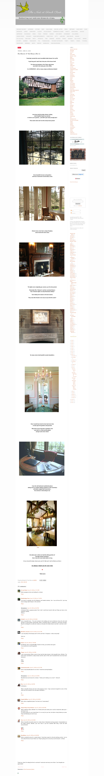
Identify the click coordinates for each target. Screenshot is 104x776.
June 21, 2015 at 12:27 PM (36, 667)
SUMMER (25, 40)
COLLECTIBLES (47, 31)
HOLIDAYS (28, 36)
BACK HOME (49, 29)
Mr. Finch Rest (20, 38)
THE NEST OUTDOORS (57, 40)
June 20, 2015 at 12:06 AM (31, 619)
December (74, 355)
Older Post (64, 766)
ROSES (64, 38)
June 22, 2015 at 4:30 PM (29, 684)
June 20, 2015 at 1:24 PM (30, 652)
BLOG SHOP (79, 29)
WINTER (39, 43)
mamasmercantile (25, 667)
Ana (22, 720)
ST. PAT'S (19, 40)
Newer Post (20, 766)
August (73, 364)
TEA (39, 40)
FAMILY (34, 33)
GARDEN (52, 33)
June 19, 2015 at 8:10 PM (33, 608)
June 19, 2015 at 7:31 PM (36, 598)
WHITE (33, 43)
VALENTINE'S (20, 43)
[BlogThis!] (41, 580)
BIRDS (66, 29)
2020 (72, 346)
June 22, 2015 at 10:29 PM (34, 699)
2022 (72, 343)
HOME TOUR (50, 36)
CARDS (25, 31)
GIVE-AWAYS (59, 33)
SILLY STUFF (77, 38)
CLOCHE (39, 31)
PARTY (34, 38)
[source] (38, 547)
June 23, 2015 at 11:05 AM (29, 720)
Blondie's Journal (25, 631)
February (73, 395)
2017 (72, 351)
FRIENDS (45, 33)
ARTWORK (30, 29)
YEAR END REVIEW (55, 43)
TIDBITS (72, 40)
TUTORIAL (84, 40)
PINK (46, 38)
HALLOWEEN (75, 33)
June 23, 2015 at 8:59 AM (40, 707)
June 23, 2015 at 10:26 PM (33, 735)
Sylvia (22, 642)
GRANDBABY (67, 33)
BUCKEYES (19, 31)
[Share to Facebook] (44, 580)
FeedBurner (80, 205)
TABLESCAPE (33, 40)
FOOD (39, 33)
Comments (73, 213)
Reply (22, 594)
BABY (43, 29)
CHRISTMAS (32, 31)
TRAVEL (78, 40)
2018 (72, 349)
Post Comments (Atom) (29, 769)
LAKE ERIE (62, 36)
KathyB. (23, 619)
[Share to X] (43, 580)
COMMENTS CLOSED (58, 31)
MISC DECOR (70, 36)
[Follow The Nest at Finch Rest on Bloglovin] (78, 175)
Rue (22, 684)
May (73, 391)
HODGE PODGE (20, 36)
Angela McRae (24, 699)
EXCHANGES (27, 33)
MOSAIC (77, 36)
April (73, 392)
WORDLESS (46, 43)
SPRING (85, 38)
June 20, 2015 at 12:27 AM (36, 631)
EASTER (82, 31)
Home (42, 766)
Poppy (22, 652)
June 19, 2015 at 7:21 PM (33, 590)
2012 (72, 402)
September (74, 361)
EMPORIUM (19, 33)
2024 (72, 340)
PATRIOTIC (40, 38)
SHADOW (70, 38)
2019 (72, 348)
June (73, 367)
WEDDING (27, 43)
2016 (72, 352)
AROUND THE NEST (21, 29)
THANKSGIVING (46, 40)
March (73, 394)
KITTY (56, 36)
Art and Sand (24, 590)
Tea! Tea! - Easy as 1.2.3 (73, 370)
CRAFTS (67, 31)
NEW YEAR (27, 38)
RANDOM (52, 38)
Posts (73, 210)
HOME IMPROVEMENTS (39, 36)
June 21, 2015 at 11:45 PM (33, 675)
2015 (72, 354)
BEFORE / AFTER (58, 29)
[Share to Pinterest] (45, 580)
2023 (72, 341)
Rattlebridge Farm (25, 598)
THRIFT (66, 40)
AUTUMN (37, 29)
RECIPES (58, 38)
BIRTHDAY (72, 29)
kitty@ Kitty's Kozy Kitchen (27, 707)
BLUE (86, 29)
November (74, 357)
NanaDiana (23, 735)
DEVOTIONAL (75, 31)
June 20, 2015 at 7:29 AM (30, 642)
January (73, 397)
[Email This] (40, 580)
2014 (72, 399)
